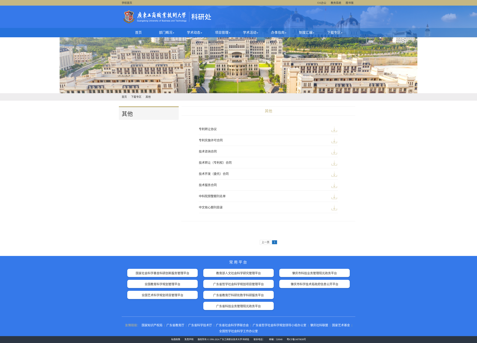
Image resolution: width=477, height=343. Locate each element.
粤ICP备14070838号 (296, 339)
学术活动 (249, 32)
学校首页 (127, 2)
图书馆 (349, 2)
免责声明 (188, 339)
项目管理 (221, 32)
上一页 (265, 242)
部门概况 (165, 32)
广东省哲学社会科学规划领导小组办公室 (279, 325)
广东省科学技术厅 (200, 325)
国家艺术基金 (341, 325)
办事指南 (278, 32)
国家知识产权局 (152, 325)
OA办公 (321, 2)
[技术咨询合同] (334, 151)
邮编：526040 (275, 339)
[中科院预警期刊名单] (334, 196)
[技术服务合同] (334, 185)
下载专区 (334, 32)
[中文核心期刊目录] (334, 207)
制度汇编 (305, 32)
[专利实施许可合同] (334, 140)
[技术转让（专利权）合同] (334, 162)
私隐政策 (175, 339)
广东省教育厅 (175, 325)
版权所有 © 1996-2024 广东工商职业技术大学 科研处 (223, 339)
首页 (138, 32)
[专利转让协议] (334, 129)
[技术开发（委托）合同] (334, 174)
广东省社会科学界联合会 (232, 325)
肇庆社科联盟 (319, 325)
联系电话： (259, 339)
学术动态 (193, 32)
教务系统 (336, 2)
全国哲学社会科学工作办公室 (238, 331)
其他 (148, 96)
